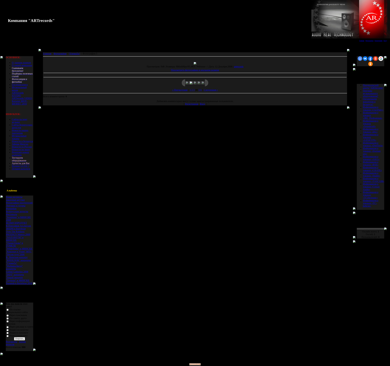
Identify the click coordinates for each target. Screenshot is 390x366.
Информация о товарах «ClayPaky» (373, 108)
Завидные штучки (15, 200)
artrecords (238, 66)
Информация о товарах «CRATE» (372, 169)
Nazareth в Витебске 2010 (19, 283)
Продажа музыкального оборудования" (370, 93)
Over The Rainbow (15, 231)
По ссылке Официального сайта (17, 311)
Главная (361, 40)
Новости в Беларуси (22, 141)
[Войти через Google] (380, 58)
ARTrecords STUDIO (18, 94)
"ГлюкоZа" (11, 263)
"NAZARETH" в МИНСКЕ (14, 238)
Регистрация (378, 40)
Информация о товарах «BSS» (370, 163)
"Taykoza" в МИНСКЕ (17, 280)
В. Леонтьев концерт (17, 257)
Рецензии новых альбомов (20, 153)
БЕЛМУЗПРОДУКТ (16, 223)
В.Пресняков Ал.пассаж (18, 225)
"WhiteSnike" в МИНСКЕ (19, 248)
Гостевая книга (20, 84)
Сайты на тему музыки (19, 120)
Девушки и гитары (15, 205)
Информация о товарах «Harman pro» (372, 151)
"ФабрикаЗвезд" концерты (14, 267)
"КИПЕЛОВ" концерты (18, 260)
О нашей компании (22, 65)
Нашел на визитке (19, 329)
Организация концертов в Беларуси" (370, 102)
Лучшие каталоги (21, 168)
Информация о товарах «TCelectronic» (370, 195)
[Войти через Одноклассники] (370, 64)
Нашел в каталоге (19, 332)
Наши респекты (14, 197)
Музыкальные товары (19, 137)
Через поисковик (18, 315)
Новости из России (22, 146)
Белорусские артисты (17, 211)
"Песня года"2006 (15, 254)
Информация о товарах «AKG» (371, 158)
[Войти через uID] (360, 58)
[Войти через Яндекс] (375, 58)
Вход (385, 40)
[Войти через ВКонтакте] (365, 58)
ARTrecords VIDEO (22, 98)
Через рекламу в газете (21, 327)
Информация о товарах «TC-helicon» (370, 203)
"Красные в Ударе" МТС (19, 251)
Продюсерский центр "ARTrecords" (373, 86)
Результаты (11, 341)
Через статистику (19, 335)
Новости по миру (21, 149)
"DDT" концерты (15, 274)
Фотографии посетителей (19, 202)
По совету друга (18, 318)
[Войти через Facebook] (370, 58)
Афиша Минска (20, 144)
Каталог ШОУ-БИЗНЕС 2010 (19, 102)
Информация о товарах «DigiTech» (373, 144)
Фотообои (11, 208)
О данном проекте (21, 62)
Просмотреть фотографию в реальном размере (195, 70)
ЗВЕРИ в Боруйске (16, 228)
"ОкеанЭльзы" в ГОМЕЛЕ (14, 244)
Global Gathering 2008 (17, 271)
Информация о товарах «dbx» (370, 130)
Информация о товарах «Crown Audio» (371, 187)
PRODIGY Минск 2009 (18, 234)
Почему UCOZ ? (20, 166)
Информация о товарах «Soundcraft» (370, 124)
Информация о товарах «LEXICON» (370, 137)
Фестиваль (11, 214)
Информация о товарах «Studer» (371, 174)
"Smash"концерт (14, 277)
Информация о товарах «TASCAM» (373, 180)
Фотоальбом (369, 40)
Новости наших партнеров (20, 131)
